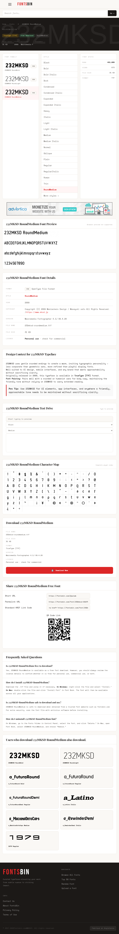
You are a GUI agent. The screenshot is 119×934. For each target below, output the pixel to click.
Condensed (49, 86)
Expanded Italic (52, 104)
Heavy (46, 111)
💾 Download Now (59, 570)
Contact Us (9, 901)
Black (46, 62)
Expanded (48, 98)
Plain (46, 159)
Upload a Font (69, 888)
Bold (46, 68)
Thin (46, 183)
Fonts (12, 24)
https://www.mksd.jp (37, 312)
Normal (47, 147)
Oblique (48, 153)
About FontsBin (11, 905)
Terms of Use (10, 914)
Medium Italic (51, 141)
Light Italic (51, 129)
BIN (25, 4)
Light (46, 123)
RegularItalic (51, 171)
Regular (48, 165)
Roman (46, 177)
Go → (112, 13)
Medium (47, 135)
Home (4, 24)
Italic (47, 117)
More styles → (51, 195)
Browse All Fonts (71, 874)
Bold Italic (50, 74)
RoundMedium (50, 189)
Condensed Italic (53, 92)
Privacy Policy (11, 910)
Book (46, 80)
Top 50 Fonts (68, 879)
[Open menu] (10, 4)
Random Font (68, 883)
